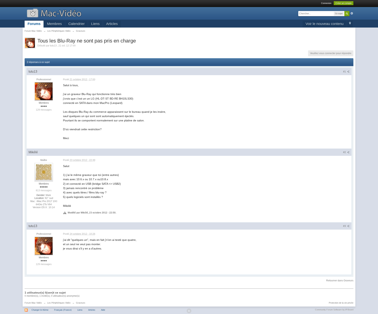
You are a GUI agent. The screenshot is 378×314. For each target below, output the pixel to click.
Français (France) (63, 310)
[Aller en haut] (189, 310)
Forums (34, 24)
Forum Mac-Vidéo (33, 303)
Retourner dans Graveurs (339, 280)
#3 (344, 226)
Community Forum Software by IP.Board (334, 309)
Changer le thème (40, 310)
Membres (54, 24)
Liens (95, 24)
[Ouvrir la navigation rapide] (350, 24)
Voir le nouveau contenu (325, 24)
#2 (344, 152)
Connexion (326, 3)
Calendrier (76, 24)
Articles (112, 24)
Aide (103, 310)
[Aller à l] (54, 12)
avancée (351, 13)
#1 (344, 71)
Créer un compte (343, 3)
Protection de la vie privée (341, 303)
